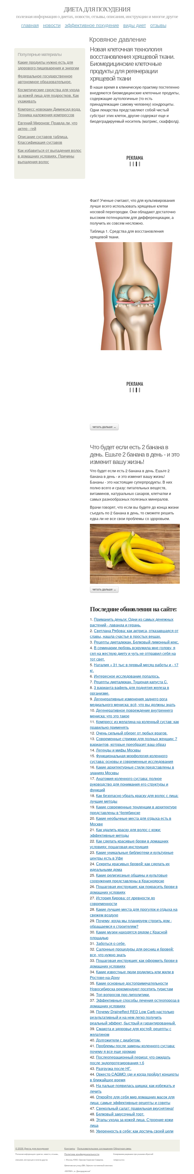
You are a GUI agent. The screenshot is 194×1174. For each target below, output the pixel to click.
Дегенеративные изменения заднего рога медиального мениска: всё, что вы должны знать (132, 701)
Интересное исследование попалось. (127, 676)
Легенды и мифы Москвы (118, 750)
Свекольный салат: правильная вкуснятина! (135, 1108)
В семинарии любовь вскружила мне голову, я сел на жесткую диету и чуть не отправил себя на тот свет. (133, 653)
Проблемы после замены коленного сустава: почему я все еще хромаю (132, 1048)
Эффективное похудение (92, 25)
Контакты (69, 1148)
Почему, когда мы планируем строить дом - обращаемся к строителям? (131, 923)
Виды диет (134, 25)
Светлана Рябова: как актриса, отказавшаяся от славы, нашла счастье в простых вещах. (134, 633)
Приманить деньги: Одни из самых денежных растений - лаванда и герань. (131, 622)
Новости (52, 25)
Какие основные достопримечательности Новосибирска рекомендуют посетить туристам (131, 986)
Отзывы (158, 25)
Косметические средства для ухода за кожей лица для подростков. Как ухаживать (48, 95)
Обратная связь (122, 1148)
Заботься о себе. (111, 943)
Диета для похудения (97, 9)
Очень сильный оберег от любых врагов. (132, 733)
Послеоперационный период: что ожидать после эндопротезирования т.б (130, 1059)
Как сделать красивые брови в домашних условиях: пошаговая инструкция (129, 843)
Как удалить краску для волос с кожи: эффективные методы (125, 832)
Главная (30, 25)
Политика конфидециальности (81, 1154)
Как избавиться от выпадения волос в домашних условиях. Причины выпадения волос (49, 156)
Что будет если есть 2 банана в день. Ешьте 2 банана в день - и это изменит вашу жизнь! (134, 454)
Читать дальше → (104, 427)
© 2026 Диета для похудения (31, 1148)
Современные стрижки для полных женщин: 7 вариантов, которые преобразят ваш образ (133, 741)
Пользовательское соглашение (95, 1148)
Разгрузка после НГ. (113, 1068)
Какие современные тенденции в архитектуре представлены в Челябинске (133, 809)
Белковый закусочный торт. (120, 1114)
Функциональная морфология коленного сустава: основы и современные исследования (131, 758)
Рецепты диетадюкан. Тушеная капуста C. (131, 681)
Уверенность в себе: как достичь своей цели (134, 1131)
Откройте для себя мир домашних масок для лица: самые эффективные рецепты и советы (132, 1099)
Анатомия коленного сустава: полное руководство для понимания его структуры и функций (129, 784)
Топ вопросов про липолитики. (123, 994)
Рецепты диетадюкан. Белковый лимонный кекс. (136, 642)
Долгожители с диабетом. (118, 1040)
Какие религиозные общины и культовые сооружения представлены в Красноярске (129, 878)
